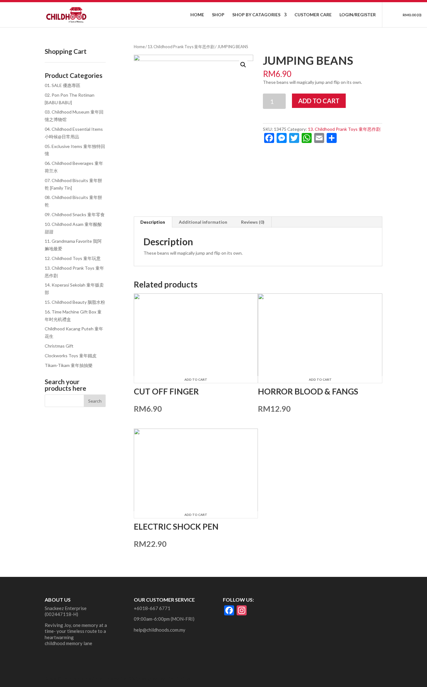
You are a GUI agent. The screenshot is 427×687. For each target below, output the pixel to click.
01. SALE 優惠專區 (62, 85)
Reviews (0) (252, 222)
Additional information (203, 222)
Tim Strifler (179, 678)
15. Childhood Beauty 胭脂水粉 (75, 302)
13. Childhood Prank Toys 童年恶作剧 (181, 46)
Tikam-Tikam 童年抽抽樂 (69, 365)
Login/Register (357, 15)
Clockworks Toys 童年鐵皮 (71, 355)
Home (197, 15)
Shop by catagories (256, 15)
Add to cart (318, 100)
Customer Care (313, 15)
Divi (132, 678)
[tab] (152, 222)
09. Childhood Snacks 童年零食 (75, 214)
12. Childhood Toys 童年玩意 (73, 258)
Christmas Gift (59, 346)
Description (152, 222)
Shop (218, 15)
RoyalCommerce (64, 678)
